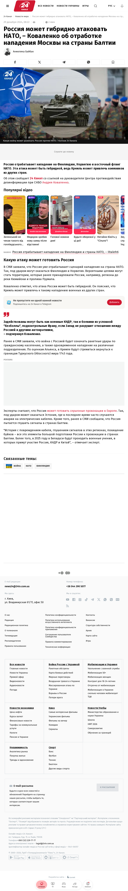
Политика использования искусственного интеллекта (58, 621)
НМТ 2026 (92, 724)
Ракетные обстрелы (59, 668)
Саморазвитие (95, 728)
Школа (91, 720)
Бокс (51, 751)
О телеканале (11, 631)
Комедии (53, 725)
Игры (85, 6)
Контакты (90, 615)
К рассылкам (107, 787)
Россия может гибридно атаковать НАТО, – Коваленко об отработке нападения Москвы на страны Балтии (78, 17)
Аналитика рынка (19, 751)
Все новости (46, 6)
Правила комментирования (58, 642)
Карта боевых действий (61, 672)
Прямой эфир (17, 677)
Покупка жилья (17, 755)
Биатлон (53, 764)
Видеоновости (17, 681)
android (17, 857)
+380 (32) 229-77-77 (26, 840)
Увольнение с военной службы (104, 668)
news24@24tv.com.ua (17, 586)
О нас (7, 615)
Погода (13, 689)
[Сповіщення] (122, 6)
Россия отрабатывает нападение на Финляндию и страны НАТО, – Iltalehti (65, 252)
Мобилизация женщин (99, 677)
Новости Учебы (97, 708)
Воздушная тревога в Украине (64, 681)
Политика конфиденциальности (60, 615)
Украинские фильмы (59, 716)
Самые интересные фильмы (63, 712)
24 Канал (8, 17)
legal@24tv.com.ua (45, 843)
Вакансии (90, 620)
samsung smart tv (70, 857)
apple (34, 857)
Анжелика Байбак (23, 51)
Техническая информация (57, 647)
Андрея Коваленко (55, 182)
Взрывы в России (57, 693)
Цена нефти (16, 712)
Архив (89, 631)
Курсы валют (16, 716)
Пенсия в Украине (19, 737)
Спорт (52, 747)
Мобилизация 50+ (97, 672)
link (67, 599)
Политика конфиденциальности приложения (60, 628)
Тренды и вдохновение (21, 760)
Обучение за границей (99, 732)
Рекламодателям (13, 641)
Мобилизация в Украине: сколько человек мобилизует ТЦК (103, 693)
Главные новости (19, 668)
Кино (52, 708)
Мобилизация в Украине (102, 664)
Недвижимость (19, 747)
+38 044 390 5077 (76, 586)
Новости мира (22, 17)
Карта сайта (91, 636)
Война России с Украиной (64, 664)
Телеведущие (11, 636)
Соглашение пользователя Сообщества (58, 636)
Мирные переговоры (59, 677)
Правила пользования (15, 646)
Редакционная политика (16, 625)
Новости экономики (22, 708)
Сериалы (53, 729)
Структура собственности (98, 625)
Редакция (9, 620)
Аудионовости (17, 685)
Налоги (13, 732)
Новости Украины (68, 6)
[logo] (25, 6)
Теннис (52, 760)
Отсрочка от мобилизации (101, 685)
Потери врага (56, 697)
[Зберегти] (113, 62)
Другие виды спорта (59, 768)
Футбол (52, 755)
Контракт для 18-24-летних (101, 681)
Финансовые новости (21, 720)
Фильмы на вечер (58, 720)
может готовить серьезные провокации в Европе (82, 411)
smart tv (51, 857)
